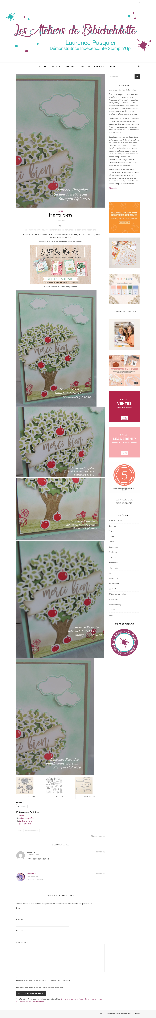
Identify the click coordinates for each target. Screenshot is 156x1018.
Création (69, 66)
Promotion (113, 599)
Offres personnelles (117, 594)
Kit (110, 573)
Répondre (100, 852)
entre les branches (31, 831)
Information (114, 568)
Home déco (114, 563)
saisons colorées (26, 818)
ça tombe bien (25, 824)
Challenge (113, 552)
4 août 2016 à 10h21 (33, 876)
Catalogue (113, 547)
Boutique (56, 66)
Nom (18, 908)
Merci (21, 815)
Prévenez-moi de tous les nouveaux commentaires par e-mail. (43, 980)
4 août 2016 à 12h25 (33, 855)
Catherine (31, 874)
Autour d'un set (115, 521)
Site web (20, 931)
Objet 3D (112, 589)
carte (19, 831)
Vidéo (111, 615)
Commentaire (22, 942)
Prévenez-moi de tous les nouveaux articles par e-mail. (40, 988)
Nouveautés (114, 584)
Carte (60, 211)
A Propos (99, 66)
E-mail (19, 920)
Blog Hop (112, 526)
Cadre (111, 536)
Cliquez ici (113, 188)
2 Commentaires (98, 836)
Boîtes (111, 531)
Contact (112, 66)
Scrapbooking (115, 605)
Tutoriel (85, 66)
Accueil (43, 66)
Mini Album (113, 578)
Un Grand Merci (25, 821)
